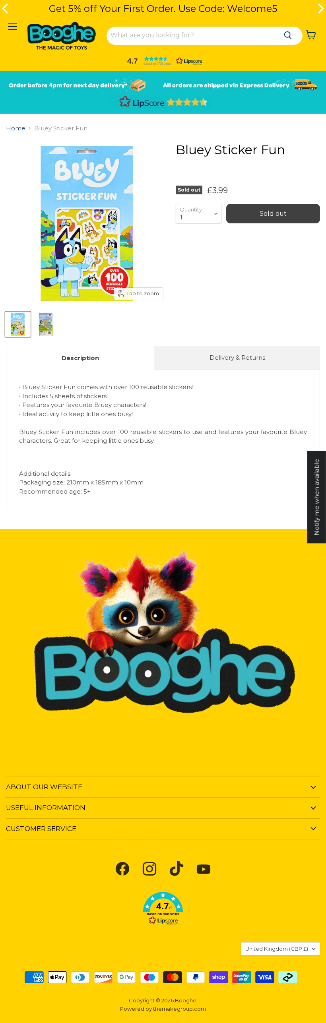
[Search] (288, 35)
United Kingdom (276, 948)
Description (80, 358)
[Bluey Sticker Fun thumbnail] (18, 324)
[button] (163, 61)
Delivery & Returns (237, 357)
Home (15, 128)
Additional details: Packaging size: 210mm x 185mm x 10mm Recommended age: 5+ (163, 439)
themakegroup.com (179, 1009)
